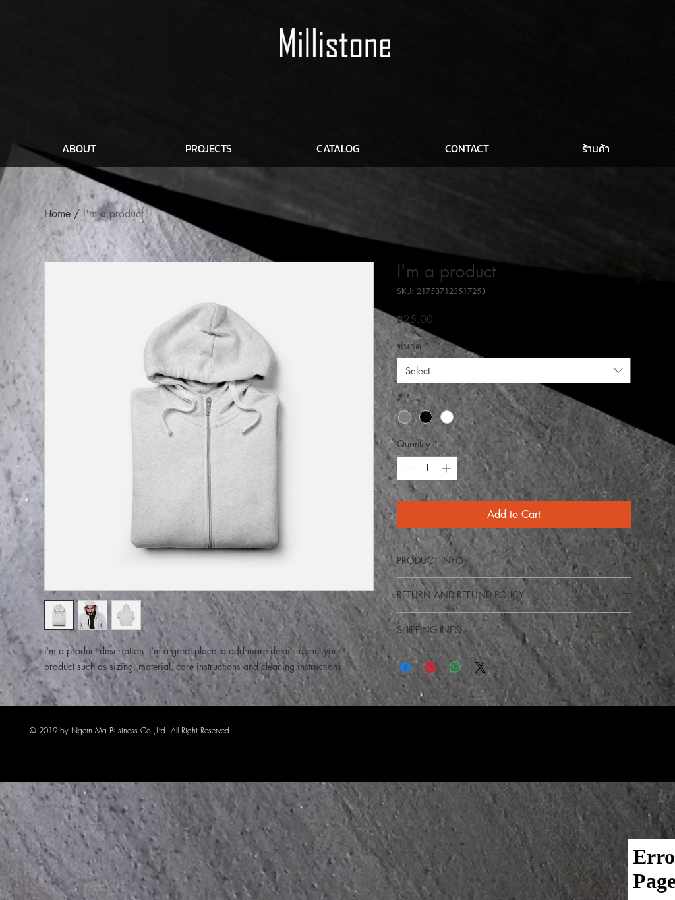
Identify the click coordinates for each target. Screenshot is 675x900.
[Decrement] (407, 468)
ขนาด (413, 345)
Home (57, 214)
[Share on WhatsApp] (455, 667)
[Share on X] (480, 667)
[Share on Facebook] (405, 667)
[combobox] (514, 370)
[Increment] (447, 468)
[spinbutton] (427, 468)
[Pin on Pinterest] (430, 667)
